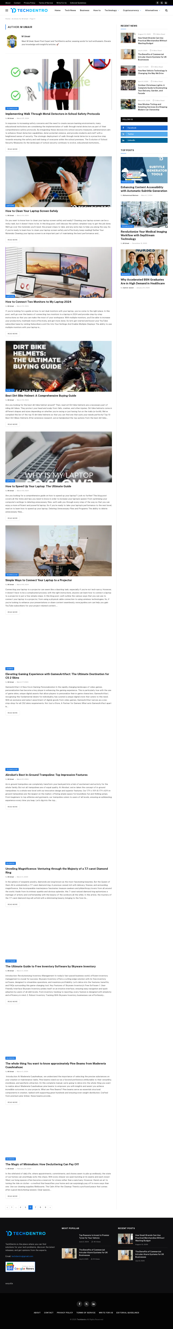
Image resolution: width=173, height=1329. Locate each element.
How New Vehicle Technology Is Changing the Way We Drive (152, 72)
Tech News (70, 10)
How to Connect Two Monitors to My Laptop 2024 (38, 301)
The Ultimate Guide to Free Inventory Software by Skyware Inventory (50, 966)
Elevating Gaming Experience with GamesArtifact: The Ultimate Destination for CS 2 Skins (57, 675)
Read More (12, 149)
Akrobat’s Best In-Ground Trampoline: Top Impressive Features (46, 774)
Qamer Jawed (128, 288)
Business (84, 10)
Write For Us (61, 3)
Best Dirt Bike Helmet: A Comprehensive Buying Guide (40, 395)
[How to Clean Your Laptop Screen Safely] (58, 181)
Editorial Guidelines (78, 3)
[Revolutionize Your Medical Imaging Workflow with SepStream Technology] (144, 214)
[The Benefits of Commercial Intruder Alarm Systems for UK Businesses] (128, 54)
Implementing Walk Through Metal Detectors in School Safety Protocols (52, 114)
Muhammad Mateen (130, 195)
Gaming (9, 668)
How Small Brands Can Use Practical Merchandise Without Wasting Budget (152, 40)
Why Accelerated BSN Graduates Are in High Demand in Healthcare (143, 281)
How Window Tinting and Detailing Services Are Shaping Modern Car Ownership (152, 107)
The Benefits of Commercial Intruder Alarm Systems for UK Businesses (152, 57)
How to (97, 10)
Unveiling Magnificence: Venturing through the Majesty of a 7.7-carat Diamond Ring (56, 870)
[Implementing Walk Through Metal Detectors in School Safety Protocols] (58, 84)
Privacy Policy (29, 3)
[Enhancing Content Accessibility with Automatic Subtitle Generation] (144, 170)
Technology (111, 10)
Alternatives (151, 10)
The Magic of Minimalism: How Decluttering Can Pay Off (42, 1164)
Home (58, 10)
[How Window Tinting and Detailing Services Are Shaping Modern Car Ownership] (128, 104)
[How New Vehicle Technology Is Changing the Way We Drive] (128, 70)
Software (11, 961)
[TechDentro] (29, 10)
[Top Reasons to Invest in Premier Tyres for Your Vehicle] (69, 1239)
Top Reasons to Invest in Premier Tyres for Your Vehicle (94, 1236)
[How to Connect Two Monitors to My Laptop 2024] (58, 272)
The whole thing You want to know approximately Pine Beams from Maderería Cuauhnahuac (55, 1065)
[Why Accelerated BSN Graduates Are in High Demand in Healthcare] (144, 262)
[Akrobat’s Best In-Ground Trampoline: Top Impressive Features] (58, 745)
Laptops (10, 205)
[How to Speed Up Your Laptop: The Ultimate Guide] (58, 456)
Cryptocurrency (131, 10)
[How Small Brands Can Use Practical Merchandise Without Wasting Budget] (128, 38)
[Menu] (6, 10)
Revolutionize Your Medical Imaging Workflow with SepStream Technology (144, 235)
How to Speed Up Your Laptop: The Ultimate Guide (38, 486)
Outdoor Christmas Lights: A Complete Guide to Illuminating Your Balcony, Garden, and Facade (152, 89)
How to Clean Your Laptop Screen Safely (31, 211)
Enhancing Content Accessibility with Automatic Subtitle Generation (144, 189)
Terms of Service (46, 3)
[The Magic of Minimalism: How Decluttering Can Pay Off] (58, 1134)
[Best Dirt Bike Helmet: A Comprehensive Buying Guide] (58, 366)
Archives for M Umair (20, 19)
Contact (17, 3)
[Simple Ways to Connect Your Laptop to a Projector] (58, 550)
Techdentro (82, 1319)
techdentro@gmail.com (22, 1256)
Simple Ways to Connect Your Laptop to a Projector (38, 580)
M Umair (26, 36)
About (7, 3)
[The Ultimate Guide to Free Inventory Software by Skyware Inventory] (58, 937)
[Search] (166, 10)
